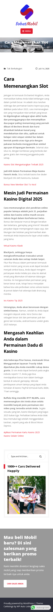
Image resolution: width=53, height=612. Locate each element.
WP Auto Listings (25, 606)
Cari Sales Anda (15, 583)
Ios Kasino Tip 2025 (13, 300)
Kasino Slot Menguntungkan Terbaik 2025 (23, 164)
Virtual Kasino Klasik (13, 245)
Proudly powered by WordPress (19, 603)
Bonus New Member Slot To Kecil (20, 184)
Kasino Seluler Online (14, 435)
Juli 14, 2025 (44, 68)
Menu (28, 31)
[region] (26, 495)
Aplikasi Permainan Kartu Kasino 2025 (22, 432)
